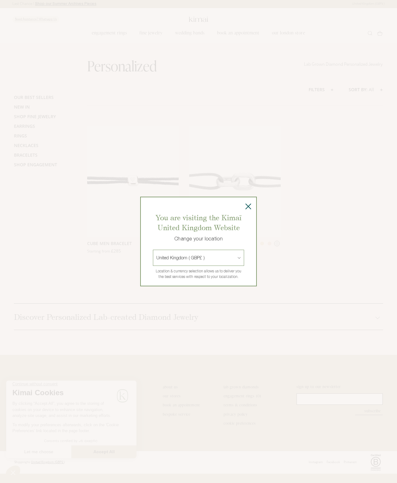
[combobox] (157, 258)
